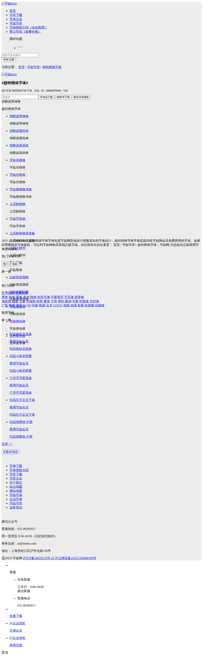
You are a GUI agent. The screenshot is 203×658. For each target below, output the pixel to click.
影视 (81, 305)
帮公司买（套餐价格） (25, 31)
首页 (13, 10)
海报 (19, 305)
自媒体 (99, 305)
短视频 (89, 305)
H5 (29, 305)
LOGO (57, 305)
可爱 (75, 301)
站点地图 (16, 486)
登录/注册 (8, 59)
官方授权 (8, 293)
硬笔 (47, 301)
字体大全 (16, 19)
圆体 (19, 297)
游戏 (66, 305)
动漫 (73, 305)
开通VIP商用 (10, 451)
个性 (54, 301)
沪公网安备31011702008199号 (75, 558)
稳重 (15, 301)
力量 (22, 301)
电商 (12, 305)
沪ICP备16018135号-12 (38, 558)
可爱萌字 (57, 297)
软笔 (39, 301)
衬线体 (84, 301)
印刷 (35, 305)
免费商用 (21, 293)
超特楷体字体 (51, 67)
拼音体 (79, 297)
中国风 (31, 301)
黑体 (5, 297)
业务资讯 (16, 507)
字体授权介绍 (19, 470)
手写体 (69, 297)
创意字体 (43, 297)
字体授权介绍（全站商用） (29, 27)
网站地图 (16, 491)
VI (24, 305)
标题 (42, 305)
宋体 (12, 297)
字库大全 (16, 478)
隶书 (26, 297)
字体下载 (16, 466)
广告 (5, 305)
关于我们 (16, 482)
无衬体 (94, 301)
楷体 (33, 297)
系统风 (6, 301)
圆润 (68, 301)
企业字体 (16, 499)
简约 (61, 301)
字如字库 (16, 23)
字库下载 (16, 15)
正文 (49, 305)
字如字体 (16, 495)
